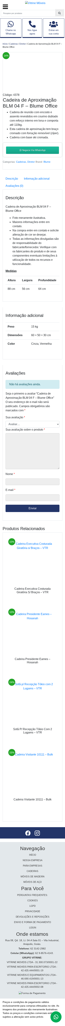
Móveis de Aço (32, 882)
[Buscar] (59, 13)
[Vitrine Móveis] (35, 2)
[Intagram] (37, 833)
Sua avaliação (15, 417)
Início (5, 44)
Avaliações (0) (14, 185)
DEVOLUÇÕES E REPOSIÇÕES (32, 916)
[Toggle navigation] (5, 5)
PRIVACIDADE (32, 911)
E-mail (10, 489)
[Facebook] (28, 833)
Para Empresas (32, 865)
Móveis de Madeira (33, 876)
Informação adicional (37, 178)
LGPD (32, 906)
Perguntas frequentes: (32, 895)
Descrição (12, 178)
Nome (10, 474)
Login (32, 927)
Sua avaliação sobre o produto (25, 429)
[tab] (12, 178)
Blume (47, 161)
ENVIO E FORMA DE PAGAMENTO (32, 922)
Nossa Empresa (32, 860)
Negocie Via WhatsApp (33, 150)
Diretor (22, 44)
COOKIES (32, 900)
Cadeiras (13, 44)
